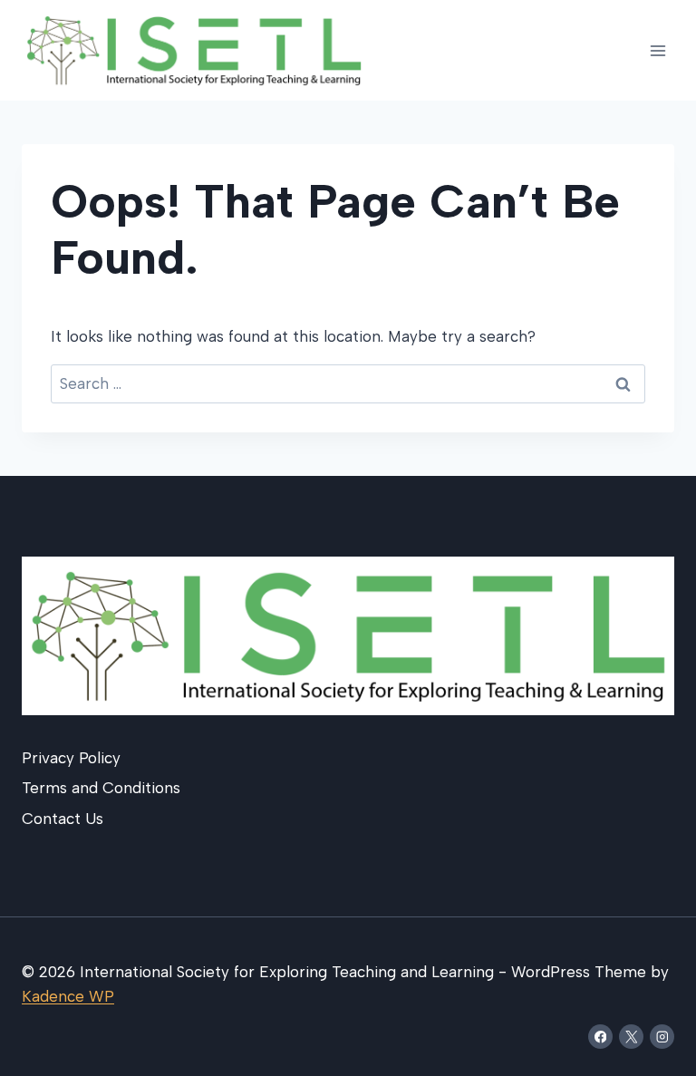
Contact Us (62, 818)
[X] (631, 1036)
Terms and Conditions (101, 788)
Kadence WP (68, 996)
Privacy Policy (71, 758)
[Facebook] (600, 1036)
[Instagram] (662, 1036)
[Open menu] (657, 50)
